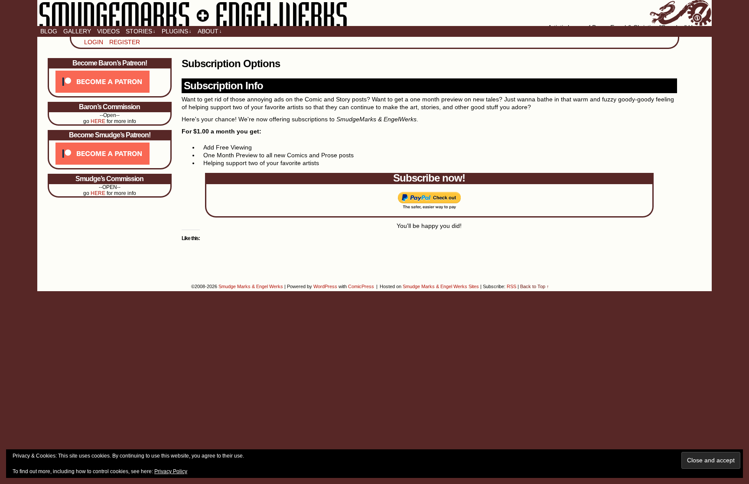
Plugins (177, 31)
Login (93, 42)
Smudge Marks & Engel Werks (374, 13)
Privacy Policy (170, 471)
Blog (48, 31)
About (210, 31)
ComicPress (361, 286)
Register (124, 42)
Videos (108, 31)
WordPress (325, 286)
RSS (511, 286)
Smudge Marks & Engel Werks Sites (441, 286)
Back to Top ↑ (534, 286)
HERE (98, 121)
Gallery (77, 31)
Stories (141, 31)
